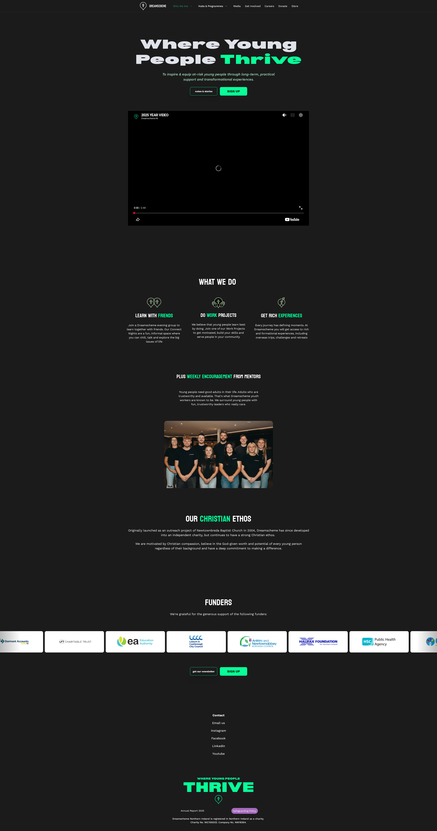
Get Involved (252, 6)
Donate (282, 6)
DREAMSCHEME (157, 6)
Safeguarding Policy (244, 810)
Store (295, 6)
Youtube (218, 753)
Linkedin (218, 746)
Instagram (218, 730)
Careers (269, 6)
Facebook (218, 738)
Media (237, 6)
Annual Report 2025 (192, 810)
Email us (218, 723)
